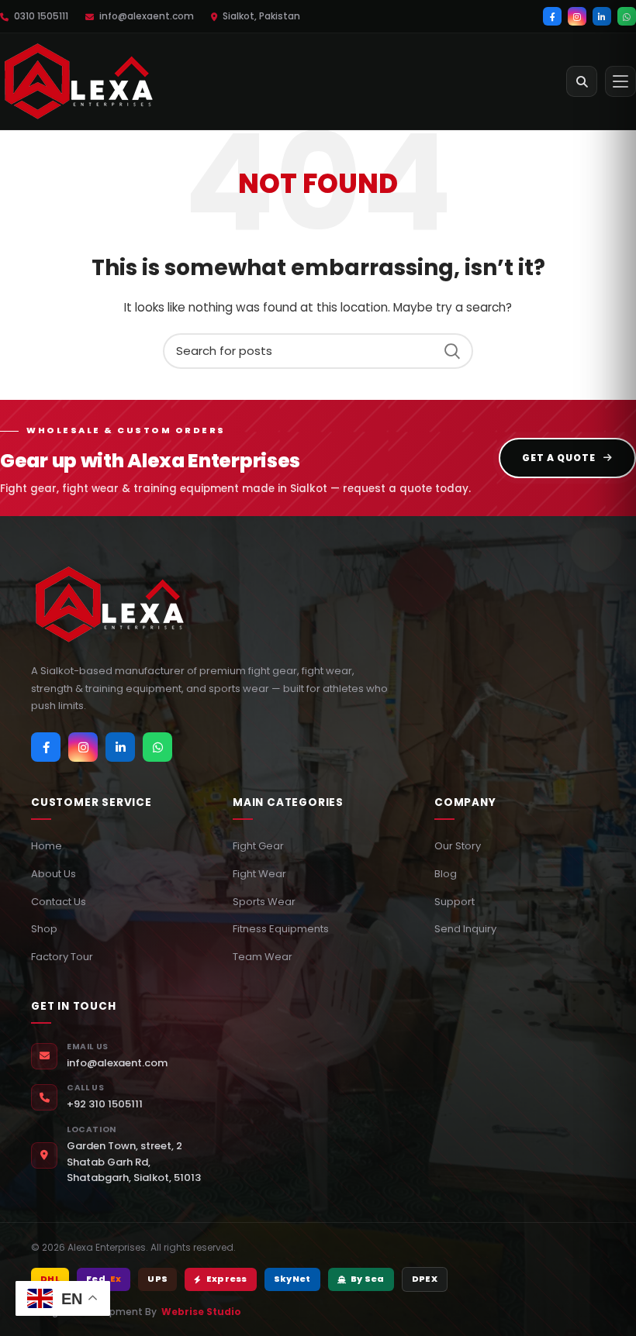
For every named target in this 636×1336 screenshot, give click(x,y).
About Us (53, 873)
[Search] (581, 81)
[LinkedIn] (602, 16)
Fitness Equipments (281, 928)
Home (46, 845)
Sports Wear (264, 901)
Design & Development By (136, 1311)
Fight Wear (259, 873)
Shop (44, 928)
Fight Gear (258, 845)
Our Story (457, 845)
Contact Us (58, 901)
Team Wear (262, 956)
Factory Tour (62, 956)
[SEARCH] (452, 351)
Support (454, 901)
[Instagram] (577, 16)
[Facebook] (552, 16)
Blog (445, 873)
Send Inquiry (465, 928)
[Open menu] (620, 81)
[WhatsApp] (626, 16)
